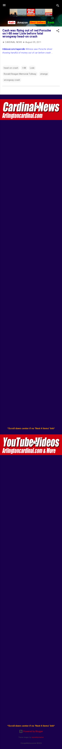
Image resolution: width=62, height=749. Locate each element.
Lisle (32, 68)
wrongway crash (12, 80)
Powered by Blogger (33, 731)
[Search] (58, 6)
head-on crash (11, 68)
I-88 (24, 68)
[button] (58, 31)
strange (44, 74)
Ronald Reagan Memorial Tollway (20, 74)
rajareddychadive (37, 737)
